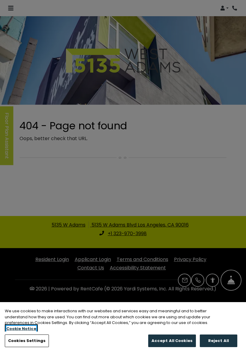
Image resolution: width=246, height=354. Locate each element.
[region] (123, 328)
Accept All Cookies (172, 341)
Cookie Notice (21, 329)
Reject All (218, 341)
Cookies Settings (27, 341)
